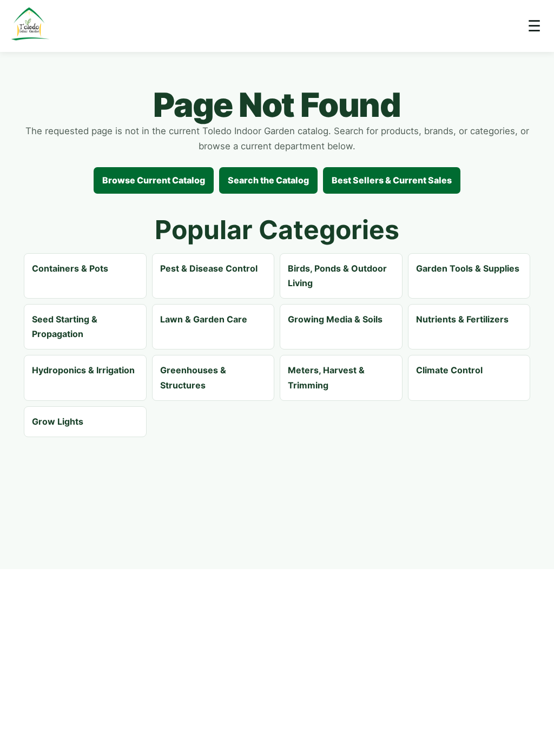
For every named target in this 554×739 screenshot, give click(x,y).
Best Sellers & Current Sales (392, 180)
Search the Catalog (268, 180)
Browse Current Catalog (153, 180)
